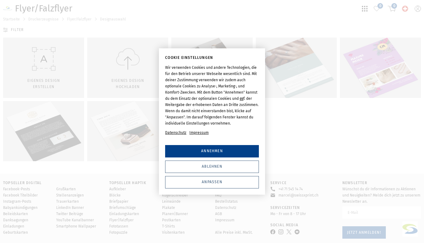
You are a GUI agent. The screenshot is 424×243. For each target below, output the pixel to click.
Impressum (199, 132)
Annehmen (212, 151)
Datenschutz (175, 132)
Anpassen (212, 182)
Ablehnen (212, 166)
